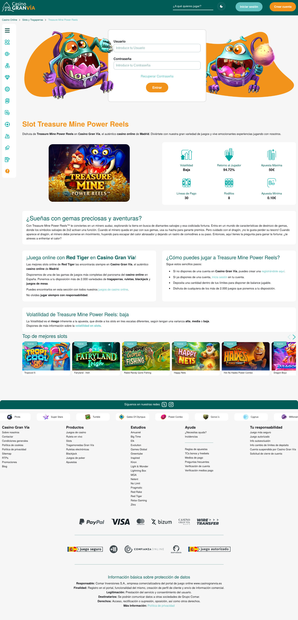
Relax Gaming (139, 500)
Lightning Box (138, 470)
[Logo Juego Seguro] (85, 550)
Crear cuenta (283, 7)
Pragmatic (136, 487)
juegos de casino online (113, 289)
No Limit (135, 483)
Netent (134, 479)
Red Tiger (136, 496)
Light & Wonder (139, 466)
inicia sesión (219, 277)
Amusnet (136, 432)
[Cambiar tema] (221, 6)
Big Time (136, 436)
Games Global (139, 449)
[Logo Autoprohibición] (176, 549)
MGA (134, 475)
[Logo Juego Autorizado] (209, 550)
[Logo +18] (114, 549)
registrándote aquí (273, 271)
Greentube (137, 453)
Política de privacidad (161, 605)
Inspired (135, 458)
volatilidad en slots (88, 326)
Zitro (133, 504)
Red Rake (136, 492)
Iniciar (249, 7)
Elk (132, 441)
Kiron (134, 462)
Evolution (136, 445)
